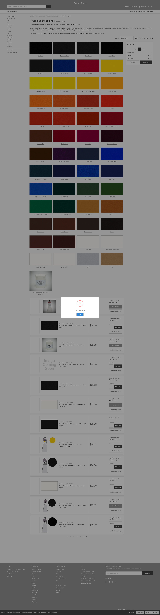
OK (80, 314)
